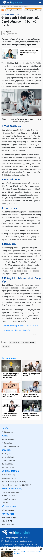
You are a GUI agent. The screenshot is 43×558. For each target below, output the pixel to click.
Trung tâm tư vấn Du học (10, 446)
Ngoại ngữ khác (7, 464)
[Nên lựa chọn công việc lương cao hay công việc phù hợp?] (11, 370)
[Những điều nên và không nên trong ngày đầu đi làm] (32, 410)
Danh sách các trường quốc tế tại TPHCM (16, 485)
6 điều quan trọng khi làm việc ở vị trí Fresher (20, 326)
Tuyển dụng (6, 503)
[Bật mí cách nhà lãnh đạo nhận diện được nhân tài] (11, 410)
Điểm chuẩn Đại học (9, 518)
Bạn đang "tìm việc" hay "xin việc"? (16, 330)
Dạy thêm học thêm (14, 10)
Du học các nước (8, 440)
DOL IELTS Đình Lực (9, 467)
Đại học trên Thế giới (9, 478)
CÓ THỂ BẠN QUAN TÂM (10, 549)
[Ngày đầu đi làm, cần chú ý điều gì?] (11, 390)
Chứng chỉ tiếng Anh (9, 457)
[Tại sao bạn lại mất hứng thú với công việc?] (32, 390)
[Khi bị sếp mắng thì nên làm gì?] (32, 370)
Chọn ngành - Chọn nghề (10, 492)
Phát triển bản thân (8, 496)
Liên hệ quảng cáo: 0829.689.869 (16, 538)
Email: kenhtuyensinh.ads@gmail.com (18, 541)
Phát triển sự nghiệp (9, 499)
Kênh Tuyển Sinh (7, 6)
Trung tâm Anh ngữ (8, 461)
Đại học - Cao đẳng (8, 475)
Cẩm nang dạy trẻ (8, 510)
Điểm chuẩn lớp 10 (8, 524)
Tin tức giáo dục (7, 432)
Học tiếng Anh (7, 454)
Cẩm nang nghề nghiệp (21, 6)
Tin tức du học (7, 443)
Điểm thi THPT (7, 521)
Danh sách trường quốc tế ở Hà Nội (14, 482)
